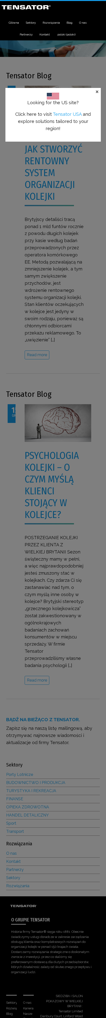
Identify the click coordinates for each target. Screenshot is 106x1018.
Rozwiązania (51, 22)
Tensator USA (67, 114)
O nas (83, 22)
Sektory (31, 22)
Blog (69, 22)
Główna (14, 22)
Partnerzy (26, 34)
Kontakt (44, 34)
